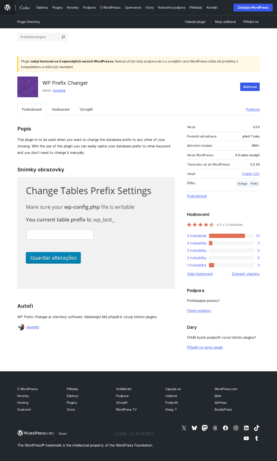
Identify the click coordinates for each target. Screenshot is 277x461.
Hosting (22, 402)
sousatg (59, 90)
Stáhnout (250, 87)
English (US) (251, 173)
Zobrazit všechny (246, 274)
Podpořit (171, 402)
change (242, 183)
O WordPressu (27, 389)
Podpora (253, 109)
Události (171, 396)
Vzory (71, 409)
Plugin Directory (28, 22)
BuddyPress (223, 409)
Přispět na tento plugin (205, 347)
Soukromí (24, 409)
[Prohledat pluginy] (63, 37)
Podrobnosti (32, 109)
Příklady (72, 389)
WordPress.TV (126, 409)
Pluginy (72, 402)
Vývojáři (86, 109)
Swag (171, 409)
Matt (218, 396)
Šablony (72, 396)
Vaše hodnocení (200, 274)
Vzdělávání (124, 389)
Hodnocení (60, 109)
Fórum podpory (199, 310)
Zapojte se (173, 389)
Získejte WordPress (253, 7)
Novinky (23, 396)
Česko (63, 433)
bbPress (221, 402)
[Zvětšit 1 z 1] (169, 183)
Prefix (254, 183)
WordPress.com (226, 389)
